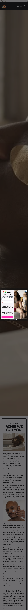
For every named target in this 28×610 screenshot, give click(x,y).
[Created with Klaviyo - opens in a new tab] (14, 319)
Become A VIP (7, 317)
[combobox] (3, 302)
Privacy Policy (9, 314)
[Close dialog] (26, 291)
